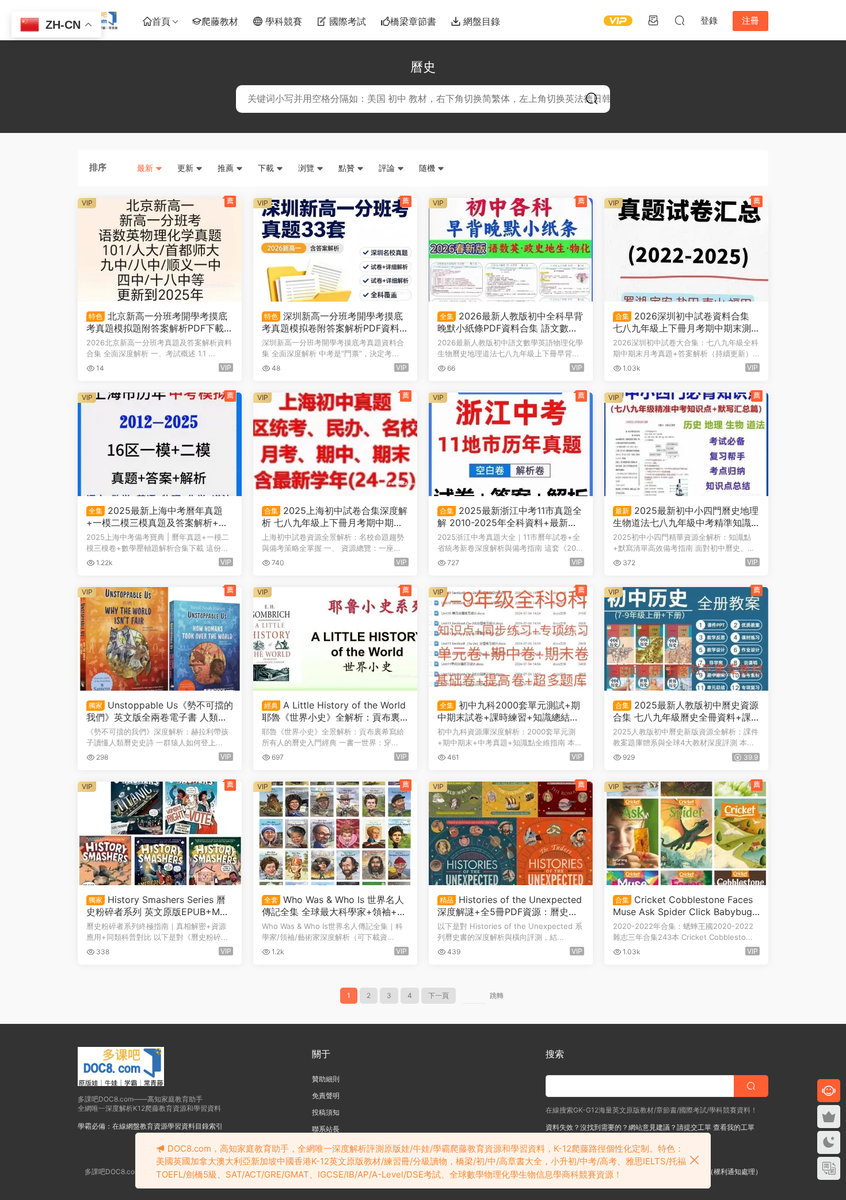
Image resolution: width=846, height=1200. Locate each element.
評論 (388, 168)
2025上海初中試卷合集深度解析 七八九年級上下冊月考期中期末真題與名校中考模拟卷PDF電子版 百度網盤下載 (334, 516)
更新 (186, 168)
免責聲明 (326, 1095)
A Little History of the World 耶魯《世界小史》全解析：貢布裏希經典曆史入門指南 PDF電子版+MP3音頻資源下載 (334, 710)
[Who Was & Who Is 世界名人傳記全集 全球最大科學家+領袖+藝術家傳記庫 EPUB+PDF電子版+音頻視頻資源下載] (335, 833)
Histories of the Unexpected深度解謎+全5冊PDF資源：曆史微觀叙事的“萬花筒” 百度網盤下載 (509, 905)
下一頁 (438, 995)
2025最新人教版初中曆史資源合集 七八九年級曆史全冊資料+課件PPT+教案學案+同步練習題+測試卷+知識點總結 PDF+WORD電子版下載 (686, 710)
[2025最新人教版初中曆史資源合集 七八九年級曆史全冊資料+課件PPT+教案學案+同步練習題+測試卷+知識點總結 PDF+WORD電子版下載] (686, 639)
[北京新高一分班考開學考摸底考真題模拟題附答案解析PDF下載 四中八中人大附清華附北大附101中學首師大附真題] (160, 250)
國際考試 (346, 21)
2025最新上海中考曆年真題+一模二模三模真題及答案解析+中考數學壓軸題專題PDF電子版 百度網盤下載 (157, 516)
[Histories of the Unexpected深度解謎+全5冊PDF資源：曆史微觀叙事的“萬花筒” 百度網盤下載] (511, 833)
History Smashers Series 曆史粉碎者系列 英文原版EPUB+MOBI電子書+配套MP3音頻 (159, 905)
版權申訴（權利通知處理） (720, 1171)
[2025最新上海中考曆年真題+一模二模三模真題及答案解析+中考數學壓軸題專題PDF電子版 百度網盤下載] (160, 444)
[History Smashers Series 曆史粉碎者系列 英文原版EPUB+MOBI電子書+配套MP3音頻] (160, 833)
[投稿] (653, 20)
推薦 (227, 168)
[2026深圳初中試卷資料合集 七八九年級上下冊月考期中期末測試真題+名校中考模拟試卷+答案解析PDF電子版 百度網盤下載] (686, 250)
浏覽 (307, 168)
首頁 (161, 21)
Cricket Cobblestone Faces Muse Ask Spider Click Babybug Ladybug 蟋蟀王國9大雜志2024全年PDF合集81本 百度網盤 (684, 905)
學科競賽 (282, 21)
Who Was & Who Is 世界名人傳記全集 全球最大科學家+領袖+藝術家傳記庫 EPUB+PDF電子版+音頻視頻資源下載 (334, 905)
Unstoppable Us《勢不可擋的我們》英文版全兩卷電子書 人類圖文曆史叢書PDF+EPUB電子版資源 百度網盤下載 (159, 710)
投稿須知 (326, 1112)
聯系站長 (326, 1129)
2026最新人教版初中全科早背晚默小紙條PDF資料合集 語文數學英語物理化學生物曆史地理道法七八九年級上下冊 (510, 321)
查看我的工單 (732, 1127)
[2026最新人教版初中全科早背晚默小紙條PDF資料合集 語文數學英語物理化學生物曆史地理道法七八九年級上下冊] (511, 250)
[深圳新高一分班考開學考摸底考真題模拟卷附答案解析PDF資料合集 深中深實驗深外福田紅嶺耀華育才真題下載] (335, 250)
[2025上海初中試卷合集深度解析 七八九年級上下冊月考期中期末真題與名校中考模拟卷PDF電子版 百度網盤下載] (335, 444)
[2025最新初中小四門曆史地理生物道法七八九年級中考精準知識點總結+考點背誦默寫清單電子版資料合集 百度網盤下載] (686, 444)
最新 (146, 168)
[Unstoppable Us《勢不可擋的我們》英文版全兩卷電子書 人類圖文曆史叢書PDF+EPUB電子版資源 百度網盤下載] (160, 639)
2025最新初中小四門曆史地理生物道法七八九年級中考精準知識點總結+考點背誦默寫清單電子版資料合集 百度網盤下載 (686, 516)
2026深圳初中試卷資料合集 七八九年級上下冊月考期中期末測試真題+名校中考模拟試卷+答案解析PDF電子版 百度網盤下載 (683, 321)
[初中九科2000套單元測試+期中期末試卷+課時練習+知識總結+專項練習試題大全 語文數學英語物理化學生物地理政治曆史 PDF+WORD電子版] (511, 639)
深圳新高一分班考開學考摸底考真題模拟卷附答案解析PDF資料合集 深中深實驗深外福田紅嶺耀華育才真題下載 (335, 321)
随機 (428, 168)
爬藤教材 (219, 21)
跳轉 (497, 995)
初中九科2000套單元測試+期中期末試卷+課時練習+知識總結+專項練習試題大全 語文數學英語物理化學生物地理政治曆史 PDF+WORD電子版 (510, 710)
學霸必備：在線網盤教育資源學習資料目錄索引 (150, 1126)
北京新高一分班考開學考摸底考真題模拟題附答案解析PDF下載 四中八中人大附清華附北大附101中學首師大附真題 (157, 321)
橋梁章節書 (413, 21)
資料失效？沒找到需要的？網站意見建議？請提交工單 (628, 1127)
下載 (267, 168)
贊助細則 (326, 1079)
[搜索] (679, 20)
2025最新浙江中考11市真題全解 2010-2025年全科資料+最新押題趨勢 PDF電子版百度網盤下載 (509, 516)
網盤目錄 (480, 21)
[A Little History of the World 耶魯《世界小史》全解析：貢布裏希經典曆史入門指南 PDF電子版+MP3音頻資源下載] (335, 639)
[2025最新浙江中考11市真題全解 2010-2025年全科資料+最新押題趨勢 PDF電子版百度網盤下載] (511, 444)
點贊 (347, 168)
